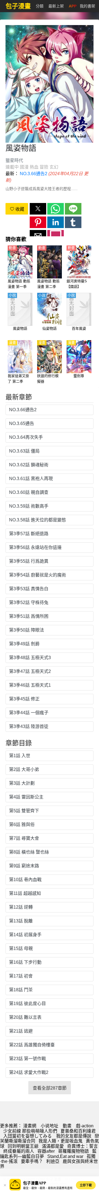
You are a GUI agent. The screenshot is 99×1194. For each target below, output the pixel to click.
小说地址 (49, 1125)
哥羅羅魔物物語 (73, 1151)
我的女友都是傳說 (73, 1136)
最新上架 (56, 6)
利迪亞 (52, 1161)
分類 (39, 6)
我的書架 (87, 6)
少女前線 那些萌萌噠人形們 (30, 1131)
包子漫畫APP (34, 1183)
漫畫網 (29, 1125)
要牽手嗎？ (32, 1161)
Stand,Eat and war (65, 1156)
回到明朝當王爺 (23, 1146)
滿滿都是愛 (53, 1146)
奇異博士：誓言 (82, 1146)
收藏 (19, 209)
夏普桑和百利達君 (78, 1131)
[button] (38, 209)
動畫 (67, 1125)
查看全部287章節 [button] (50, 1088)
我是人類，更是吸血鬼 (60, 1141)
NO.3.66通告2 (33, 173)
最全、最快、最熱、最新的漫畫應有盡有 (48, 1188)
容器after (46, 1151)
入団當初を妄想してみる (28, 1136)
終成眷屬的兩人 (18, 1151)
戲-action (85, 1125)
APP (72, 6)
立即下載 (86, 1185)
